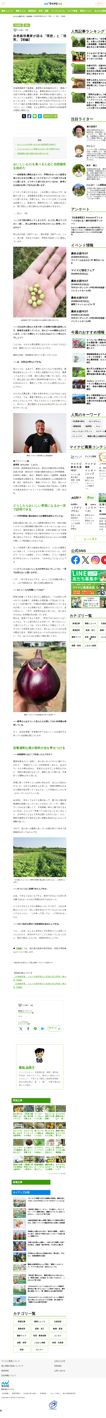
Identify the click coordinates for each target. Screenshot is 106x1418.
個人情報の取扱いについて (12, 1366)
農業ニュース (7, 11)
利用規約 (58, 1366)
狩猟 (22, 1350)
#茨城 (20, 1016)
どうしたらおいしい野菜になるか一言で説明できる (38, 149)
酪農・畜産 (57, 1329)
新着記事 (21, 1321)
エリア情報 (72, 11)
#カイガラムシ (95, 421)
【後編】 (19, 948)
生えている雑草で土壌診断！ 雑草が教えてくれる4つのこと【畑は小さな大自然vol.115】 (49, 1116)
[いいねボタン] (15, 30)
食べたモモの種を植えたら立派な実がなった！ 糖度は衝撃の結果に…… (49, 1133)
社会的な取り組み (30, 1393)
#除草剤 (88, 426)
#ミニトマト (78, 436)
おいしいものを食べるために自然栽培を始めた (36, 144)
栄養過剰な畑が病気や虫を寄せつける (33, 153)
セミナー (39, 1350)
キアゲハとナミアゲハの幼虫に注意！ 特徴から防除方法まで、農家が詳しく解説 (39, 1150)
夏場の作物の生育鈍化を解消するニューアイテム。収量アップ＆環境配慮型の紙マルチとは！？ (17, 1167)
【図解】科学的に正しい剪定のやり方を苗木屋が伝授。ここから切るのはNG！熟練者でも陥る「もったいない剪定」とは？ (29, 1167)
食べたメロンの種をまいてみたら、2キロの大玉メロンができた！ (39, 1133)
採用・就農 (43, 11)
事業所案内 (16, 1393)
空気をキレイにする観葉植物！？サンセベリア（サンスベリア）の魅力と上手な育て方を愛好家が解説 (60, 1150)
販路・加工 (39, 1329)
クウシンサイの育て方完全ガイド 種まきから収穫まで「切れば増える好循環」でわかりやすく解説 (50, 1150)
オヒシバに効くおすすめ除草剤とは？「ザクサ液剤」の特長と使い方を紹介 (17, 1133)
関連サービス (86, 11)
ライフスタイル (58, 11)
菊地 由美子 (27, 1067)
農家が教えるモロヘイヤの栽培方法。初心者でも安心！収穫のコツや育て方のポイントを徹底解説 (49, 1167)
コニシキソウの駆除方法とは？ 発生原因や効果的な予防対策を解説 (17, 1150)
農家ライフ (21, 1336)
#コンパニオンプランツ (82, 431)
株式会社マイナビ (7, 1389)
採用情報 (43, 1393)
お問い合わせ (59, 1371)
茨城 (26, 25)
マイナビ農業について (10, 1361)
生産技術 (29, 16)
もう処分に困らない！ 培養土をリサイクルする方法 (29, 1150)
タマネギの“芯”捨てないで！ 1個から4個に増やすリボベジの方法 (60, 1167)
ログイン (100, 3)
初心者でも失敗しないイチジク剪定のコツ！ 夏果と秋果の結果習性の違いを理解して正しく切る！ (17, 1116)
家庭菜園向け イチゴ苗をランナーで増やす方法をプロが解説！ (39, 1167)
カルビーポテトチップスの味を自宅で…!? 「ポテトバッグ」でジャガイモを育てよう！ (28, 1133)
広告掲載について (8, 1375)
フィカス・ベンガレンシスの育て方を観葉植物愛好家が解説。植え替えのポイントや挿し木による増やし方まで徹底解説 (39, 1116)
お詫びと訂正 (59, 1361)
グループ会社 (54, 1393)
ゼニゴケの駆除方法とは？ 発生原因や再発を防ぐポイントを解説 (60, 1116)
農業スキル (21, 11)
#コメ (98, 426)
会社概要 (5, 1393)
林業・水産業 (57, 1343)
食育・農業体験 (39, 1336)
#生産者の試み (79, 421)
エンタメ (58, 1336)
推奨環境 (5, 1371)
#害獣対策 (77, 426)
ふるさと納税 (39, 1343)
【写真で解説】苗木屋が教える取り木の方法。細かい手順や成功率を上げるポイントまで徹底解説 (28, 1116)
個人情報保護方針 (69, 1393)
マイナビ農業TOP (19, 16)
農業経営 (32, 11)
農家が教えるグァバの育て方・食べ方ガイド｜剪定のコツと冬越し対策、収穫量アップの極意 (60, 1133)
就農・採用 (21, 1343)
